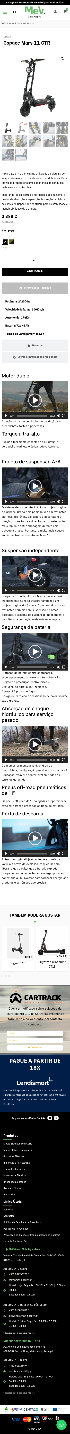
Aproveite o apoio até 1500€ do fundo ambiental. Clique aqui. (35, 3)
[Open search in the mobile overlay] (14, 12)
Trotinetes (9, 24)
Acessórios (9, 1195)
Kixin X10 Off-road (17, 962)
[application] (35, 400)
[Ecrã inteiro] (64, 415)
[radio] (4, 241)
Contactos (8, 1216)
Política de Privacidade (16, 1229)
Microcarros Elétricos (15, 1175)
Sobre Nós (9, 1210)
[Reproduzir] (6, 415)
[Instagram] (56, 1118)
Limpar (5, 247)
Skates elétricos (12, 1188)
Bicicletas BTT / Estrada (16, 1163)
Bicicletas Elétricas (13, 1156)
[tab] (35, 288)
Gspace (7, 37)
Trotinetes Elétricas (24, 24)
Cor (4, 231)
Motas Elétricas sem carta (17, 1150)
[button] (5, 12)
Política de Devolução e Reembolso (22, 1222)
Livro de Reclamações (15, 1241)
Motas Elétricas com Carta (17, 1144)
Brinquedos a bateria (14, 1182)
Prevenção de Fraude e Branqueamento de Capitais (31, 1235)
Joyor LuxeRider (52, 962)
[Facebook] (49, 1118)
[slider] (32, 416)
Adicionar (35, 271)
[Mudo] (58, 415)
